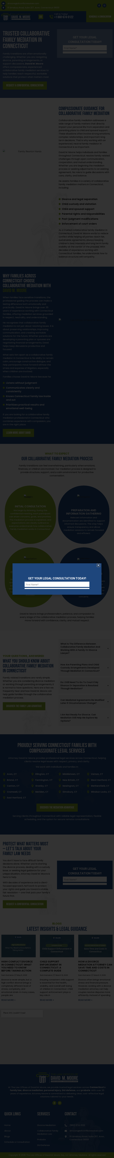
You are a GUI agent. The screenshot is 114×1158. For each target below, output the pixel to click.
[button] (98, 565)
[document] (57, 579)
